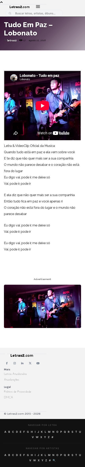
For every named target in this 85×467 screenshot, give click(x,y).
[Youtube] (38, 363)
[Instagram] (14, 363)
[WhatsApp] (35, 54)
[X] (44, 54)
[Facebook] (26, 54)
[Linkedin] (53, 54)
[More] (63, 54)
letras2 (12, 40)
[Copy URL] (8, 54)
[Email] (17, 54)
